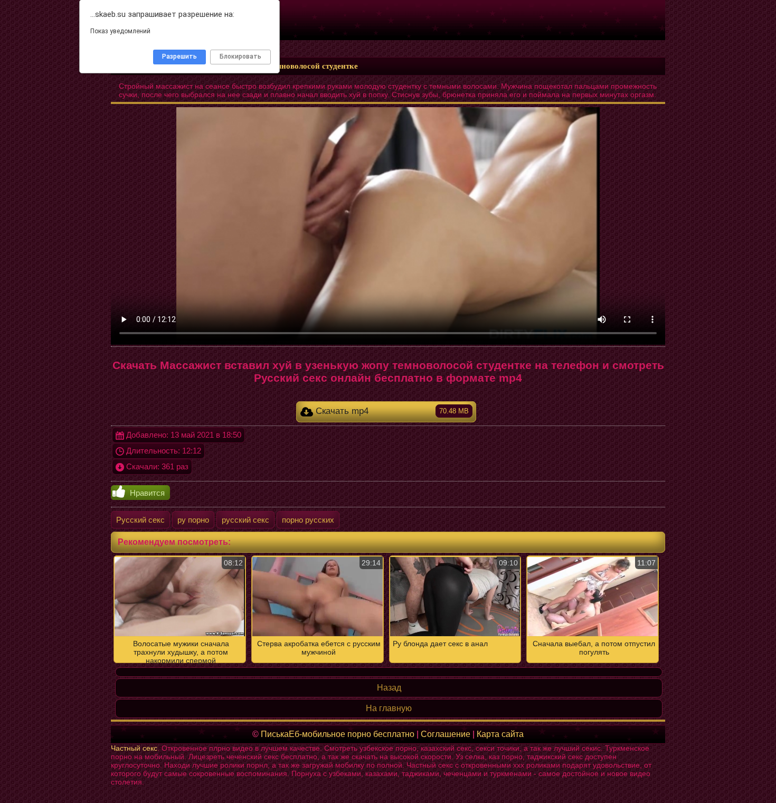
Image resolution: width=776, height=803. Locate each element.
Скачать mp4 (391, 411)
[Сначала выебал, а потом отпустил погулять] (388, 609)
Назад (389, 687)
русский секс (245, 519)
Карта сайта (500, 734)
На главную (389, 708)
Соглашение (445, 734)
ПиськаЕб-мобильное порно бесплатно (337, 734)
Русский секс (140, 519)
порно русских (308, 519)
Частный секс (134, 748)
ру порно (193, 519)
